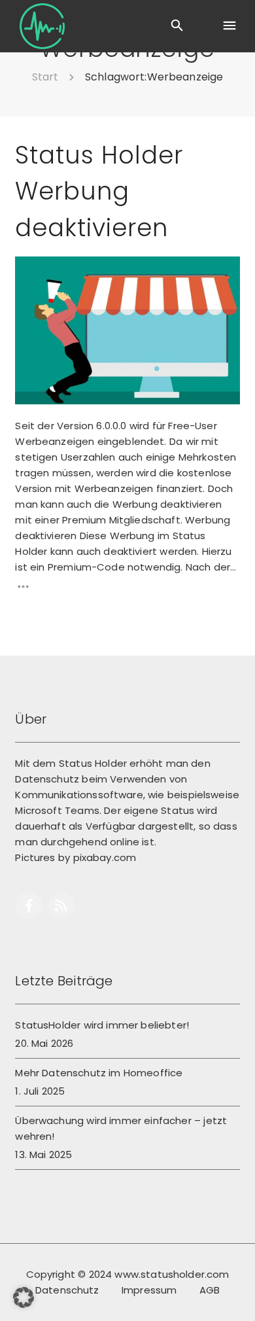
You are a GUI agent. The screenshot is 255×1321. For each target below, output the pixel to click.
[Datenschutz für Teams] (42, 26)
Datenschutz (67, 1290)
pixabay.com (105, 857)
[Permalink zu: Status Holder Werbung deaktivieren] (31, 273)
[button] (23, 1297)
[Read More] (127, 586)
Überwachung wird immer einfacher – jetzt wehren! (121, 1128)
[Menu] (229, 26)
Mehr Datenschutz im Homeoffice (98, 1073)
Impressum (149, 1290)
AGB (209, 1290)
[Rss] (61, 905)
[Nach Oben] (231, 1292)
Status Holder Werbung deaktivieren (98, 191)
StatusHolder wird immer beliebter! (102, 1025)
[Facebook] (28, 905)
